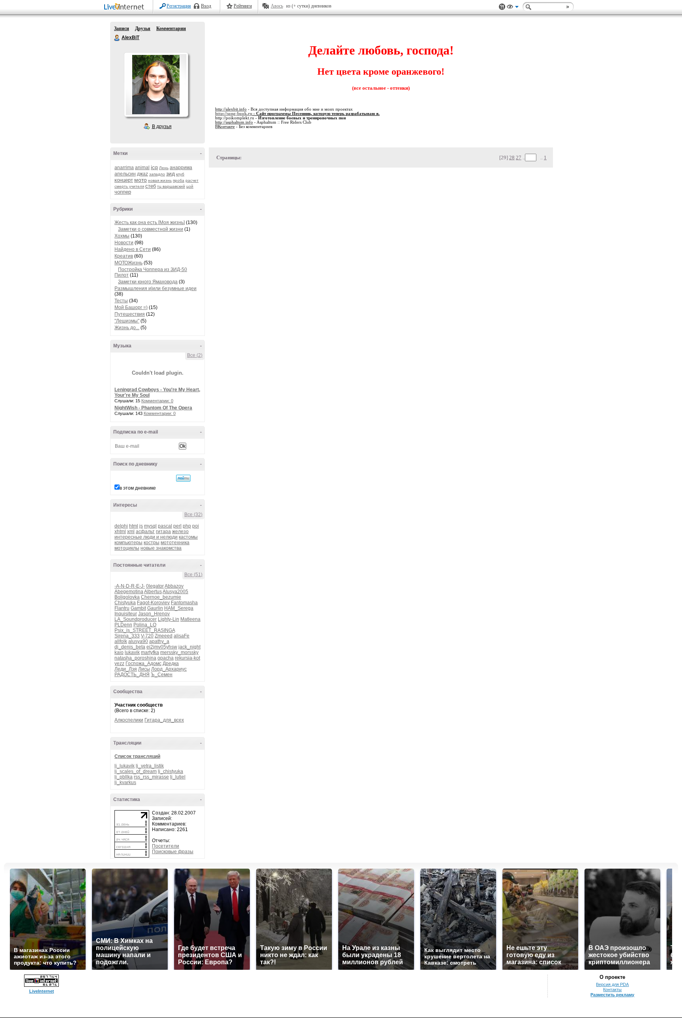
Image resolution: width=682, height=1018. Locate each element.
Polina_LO (144, 625)
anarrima (124, 167)
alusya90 (138, 641)
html (133, 526)
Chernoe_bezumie (161, 597)
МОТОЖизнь (128, 263)
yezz (119, 663)
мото (140, 180)
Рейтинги (243, 6)
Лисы (144, 669)
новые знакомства (161, 548)
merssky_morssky (179, 652)
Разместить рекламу (612, 994)
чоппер (122, 192)
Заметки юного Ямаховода (148, 282)
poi (195, 526)
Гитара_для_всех (164, 720)
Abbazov (174, 586)
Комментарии (171, 28)
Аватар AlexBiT (155, 84)
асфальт (145, 531)
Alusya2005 (175, 591)
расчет (192, 180)
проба (178, 180)
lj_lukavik (124, 766)
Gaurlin (155, 608)
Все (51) (193, 574)
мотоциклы (126, 548)
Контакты (612, 989)
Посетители (165, 846)
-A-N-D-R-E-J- (129, 586)
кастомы (188, 537)
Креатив (123, 256)
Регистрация (179, 6)
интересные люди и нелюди (146, 537)
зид (170, 173)
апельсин (125, 174)
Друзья (142, 28)
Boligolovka (127, 597)
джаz (142, 174)
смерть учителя (129, 186)
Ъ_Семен (161, 674)
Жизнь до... (126, 327)
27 (518, 157)
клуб (180, 174)
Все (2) (194, 355)
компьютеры (128, 542)
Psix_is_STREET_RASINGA (144, 630)
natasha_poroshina (135, 658)
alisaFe (181, 636)
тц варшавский (171, 186)
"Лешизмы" (126, 321)
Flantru (121, 608)
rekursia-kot (187, 658)
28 (512, 157)
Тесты (121, 301)
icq (154, 167)
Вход (206, 6)
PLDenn (123, 625)
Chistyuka (125, 602)
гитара (163, 531)
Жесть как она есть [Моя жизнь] (149, 222)
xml (131, 531)
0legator (155, 586)
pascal (165, 526)
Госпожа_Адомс (143, 663)
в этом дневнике (138, 488)
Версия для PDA (612, 984)
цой (189, 186)
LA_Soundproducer (135, 619)
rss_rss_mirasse (151, 777)
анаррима (181, 167)
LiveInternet (125, 7)
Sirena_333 (127, 636)
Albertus (153, 591)
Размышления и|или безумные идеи (155, 288)
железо (180, 531)
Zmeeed (163, 636)
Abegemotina (128, 591)
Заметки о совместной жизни (150, 229)
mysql (150, 526)
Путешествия (129, 314)
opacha (165, 658)
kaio (119, 652)
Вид (513, 8)
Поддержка (502, 7)
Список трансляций (137, 756)
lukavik (132, 652)
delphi (121, 526)
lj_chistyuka (170, 771)
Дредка (171, 663)
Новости (123, 242)
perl (177, 526)
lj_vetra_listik (150, 766)
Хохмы (121, 236)
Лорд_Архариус (169, 669)
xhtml (120, 531)
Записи (121, 28)
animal (142, 167)
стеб (150, 186)
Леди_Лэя (125, 669)
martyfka (150, 652)
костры (151, 542)
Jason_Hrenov (154, 613)
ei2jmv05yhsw (161, 647)
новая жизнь (160, 180)
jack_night (189, 647)
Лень (164, 168)
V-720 (147, 636)
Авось (277, 6)
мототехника (175, 542)
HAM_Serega (178, 608)
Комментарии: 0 (157, 400)
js (141, 526)
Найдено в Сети (132, 249)
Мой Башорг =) (131, 307)
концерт (123, 180)
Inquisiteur (125, 613)
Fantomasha (184, 602)
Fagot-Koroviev (153, 602)
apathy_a (159, 641)
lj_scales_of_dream (135, 771)
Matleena (190, 619)
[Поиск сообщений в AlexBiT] (183, 478)
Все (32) (193, 514)
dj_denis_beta (129, 647)
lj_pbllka (123, 777)
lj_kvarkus (125, 782)
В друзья (162, 126)
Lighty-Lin (168, 619)
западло (157, 174)
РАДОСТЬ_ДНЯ (132, 674)
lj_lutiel (177, 777)
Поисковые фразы (172, 851)
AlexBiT (117, 38)
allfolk (120, 641)
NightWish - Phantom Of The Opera (153, 408)
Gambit (138, 608)
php (187, 526)
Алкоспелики (128, 720)
